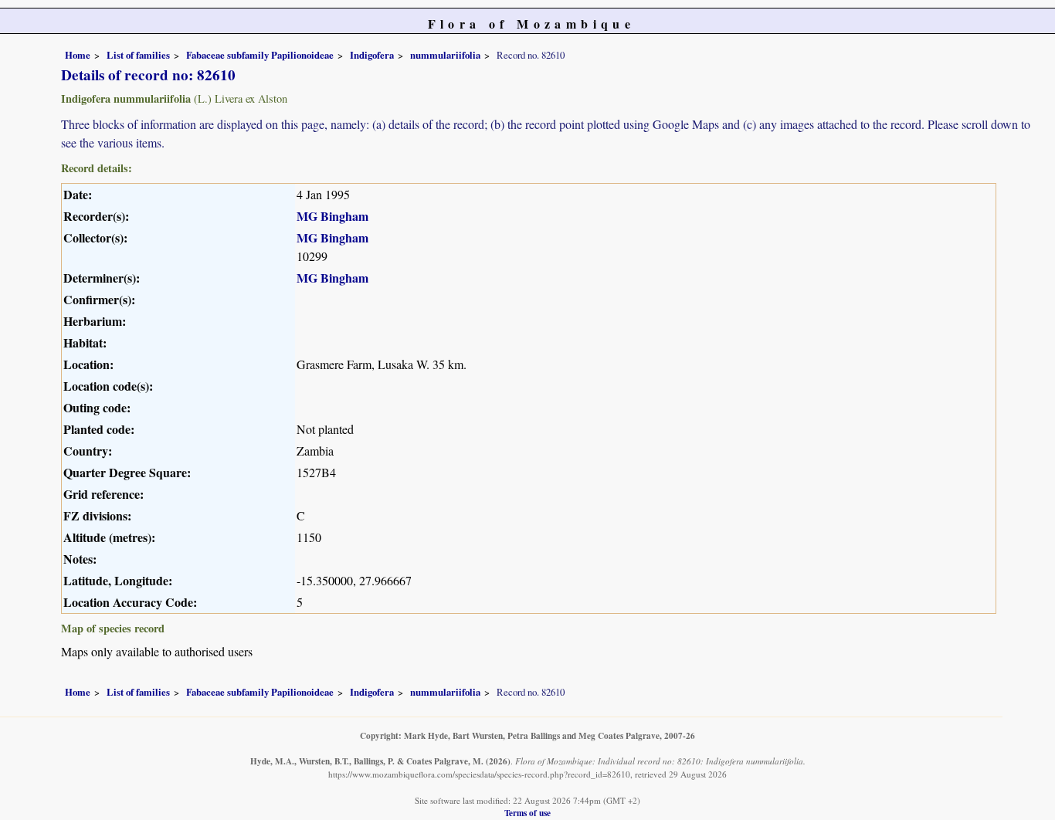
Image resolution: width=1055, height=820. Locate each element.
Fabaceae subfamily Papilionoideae (260, 55)
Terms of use (527, 812)
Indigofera (372, 55)
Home (77, 55)
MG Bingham (332, 216)
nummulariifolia (445, 55)
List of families (138, 55)
